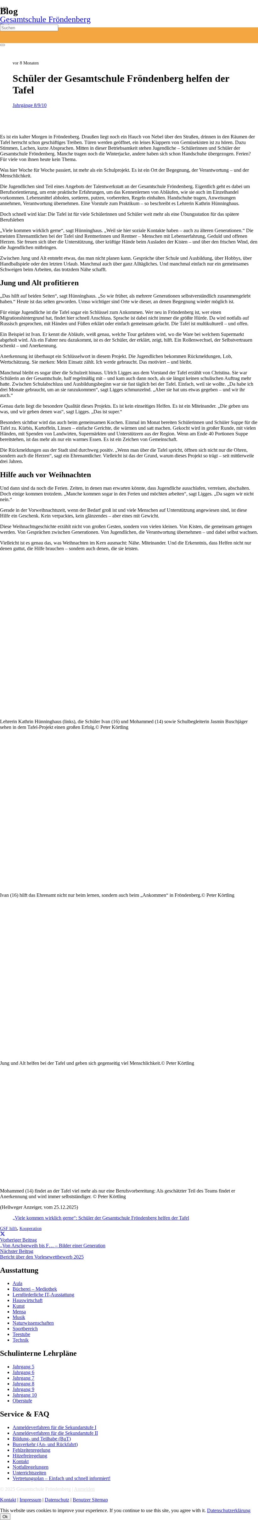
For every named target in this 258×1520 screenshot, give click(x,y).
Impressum (30, 1499)
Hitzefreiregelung (30, 1455)
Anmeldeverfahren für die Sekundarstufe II (55, 1433)
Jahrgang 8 (23, 1383)
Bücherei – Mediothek (35, 1289)
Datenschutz (57, 1499)
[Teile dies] (2, 1234)
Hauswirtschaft (27, 1300)
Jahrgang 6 (23, 1372)
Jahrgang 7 (23, 1378)
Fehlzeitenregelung (31, 1450)
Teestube (21, 1334)
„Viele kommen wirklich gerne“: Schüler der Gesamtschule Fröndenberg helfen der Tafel (101, 1218)
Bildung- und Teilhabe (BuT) (42, 1438)
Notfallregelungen (30, 1467)
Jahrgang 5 (23, 1366)
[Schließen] (2, 45)
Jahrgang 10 (25, 1395)
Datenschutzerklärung (228, 1510)
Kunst (19, 1306)
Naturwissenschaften (33, 1323)
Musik (19, 1317)
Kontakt (21, 1461)
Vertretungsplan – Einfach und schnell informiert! (61, 1478)
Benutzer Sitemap (90, 1499)
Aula (17, 1283)
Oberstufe (22, 1400)
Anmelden (84, 1489)
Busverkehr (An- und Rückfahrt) (45, 1444)
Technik (21, 1340)
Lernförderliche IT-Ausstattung (43, 1294)
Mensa (19, 1311)
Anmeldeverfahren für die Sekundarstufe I (54, 1427)
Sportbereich (25, 1328)
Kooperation (31, 1228)
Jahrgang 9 (23, 1389)
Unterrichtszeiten (29, 1472)
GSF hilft (8, 1228)
